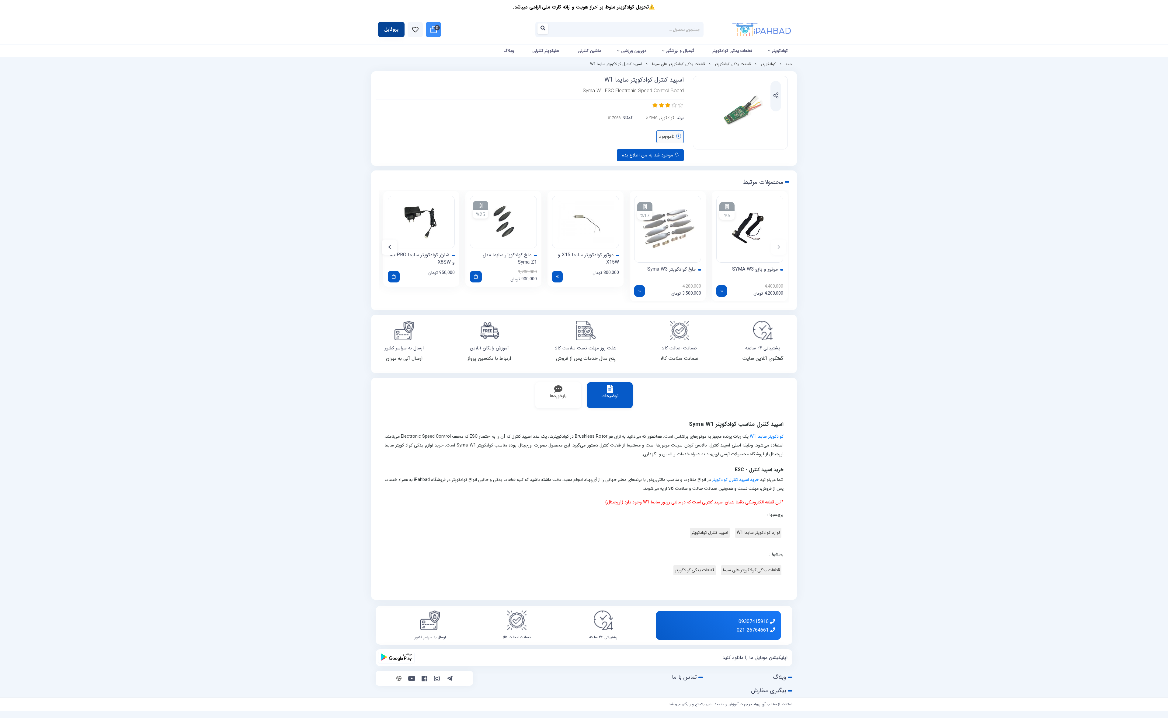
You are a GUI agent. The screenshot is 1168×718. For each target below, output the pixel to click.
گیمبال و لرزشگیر (680, 50)
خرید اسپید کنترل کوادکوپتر (735, 479)
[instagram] (437, 679)
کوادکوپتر (780, 50)
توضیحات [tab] (610, 396)
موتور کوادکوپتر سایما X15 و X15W (588, 258)
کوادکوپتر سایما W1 (767, 436)
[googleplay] (396, 658)
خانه (789, 64)
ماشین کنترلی (589, 50)
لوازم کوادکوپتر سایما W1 (758, 532)
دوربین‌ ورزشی (633, 50)
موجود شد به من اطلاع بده (648, 155)
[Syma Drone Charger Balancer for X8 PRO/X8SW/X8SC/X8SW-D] (421, 222)
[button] (778, 247)
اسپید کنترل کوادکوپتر (709, 532)
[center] (544, 29)
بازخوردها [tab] (558, 396)
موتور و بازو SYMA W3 (755, 269)
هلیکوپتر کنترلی (545, 50)
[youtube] (411, 679)
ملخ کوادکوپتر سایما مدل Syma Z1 (510, 258)
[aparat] (399, 679)
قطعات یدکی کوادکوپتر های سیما (678, 64)
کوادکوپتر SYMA (660, 117)
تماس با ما (684, 677)
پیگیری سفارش (768, 690)
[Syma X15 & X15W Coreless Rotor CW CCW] (585, 222)
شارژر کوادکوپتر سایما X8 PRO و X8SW (422, 258)
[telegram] (449, 679)
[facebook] (424, 679)
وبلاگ (508, 50)
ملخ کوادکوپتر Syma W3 (671, 269)
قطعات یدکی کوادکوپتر (732, 50)
